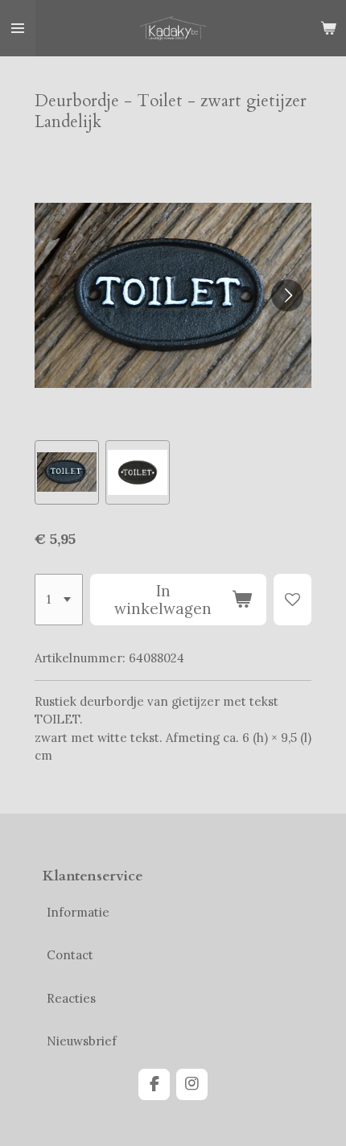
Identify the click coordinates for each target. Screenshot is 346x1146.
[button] (67, 472)
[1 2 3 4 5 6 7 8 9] (59, 599)
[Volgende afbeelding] (287, 295)
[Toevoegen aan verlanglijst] (292, 599)
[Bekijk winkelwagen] (328, 28)
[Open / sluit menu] (17, 28)
